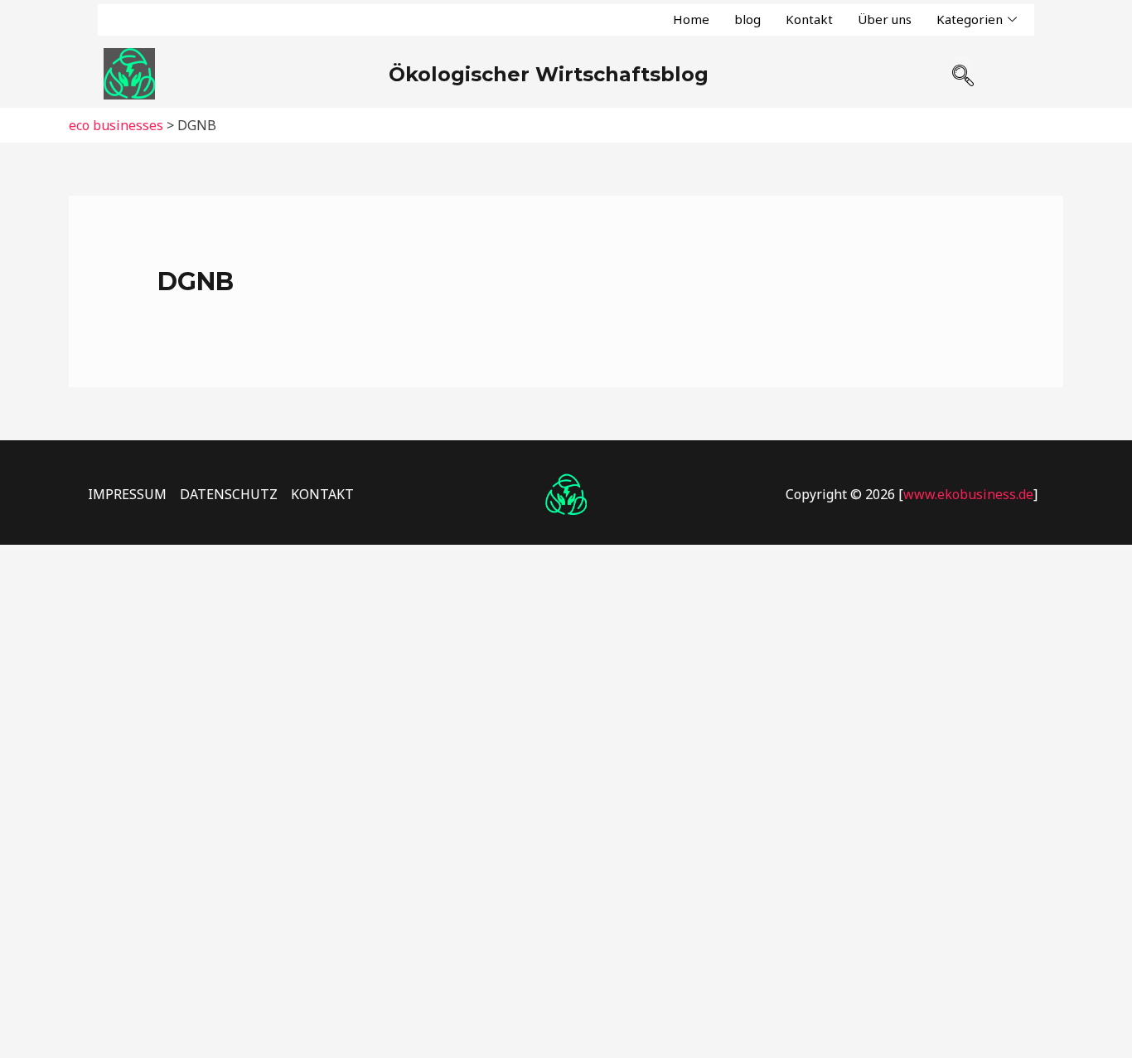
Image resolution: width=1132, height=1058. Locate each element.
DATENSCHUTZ (229, 494)
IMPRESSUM (127, 494)
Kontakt (809, 19)
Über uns (885, 19)
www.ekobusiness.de (968, 494)
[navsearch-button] (961, 68)
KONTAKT (322, 494)
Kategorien (969, 19)
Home (691, 19)
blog (747, 19)
